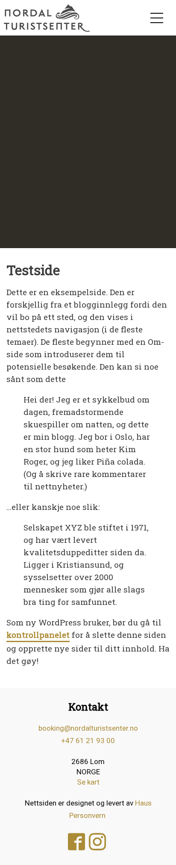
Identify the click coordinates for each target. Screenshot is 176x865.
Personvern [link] (87, 815)
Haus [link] (143, 803)
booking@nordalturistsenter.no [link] (88, 728)
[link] (47, 18)
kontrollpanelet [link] (38, 634)
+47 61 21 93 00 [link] (88, 740)
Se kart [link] (88, 782)
